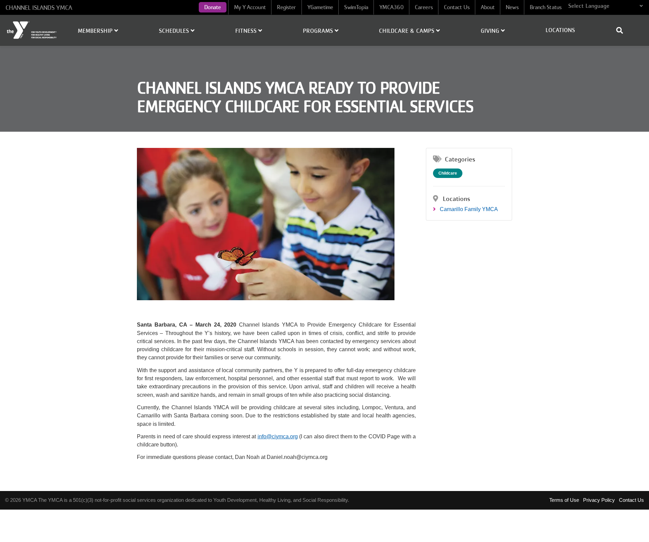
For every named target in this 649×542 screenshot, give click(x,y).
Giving (491, 30)
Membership (96, 30)
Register (286, 7)
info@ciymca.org (278, 436)
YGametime (320, 7)
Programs (319, 30)
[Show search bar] (622, 30)
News (512, 7)
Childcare (447, 173)
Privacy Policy (599, 500)
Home (32, 30)
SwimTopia (356, 7)
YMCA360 (391, 7)
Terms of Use (564, 500)
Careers (424, 7)
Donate (212, 7)
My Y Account (250, 7)
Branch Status (545, 7)
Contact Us (457, 7)
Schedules (175, 30)
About (488, 7)
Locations (560, 30)
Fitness (246, 30)
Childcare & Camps (407, 30)
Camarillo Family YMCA (469, 209)
